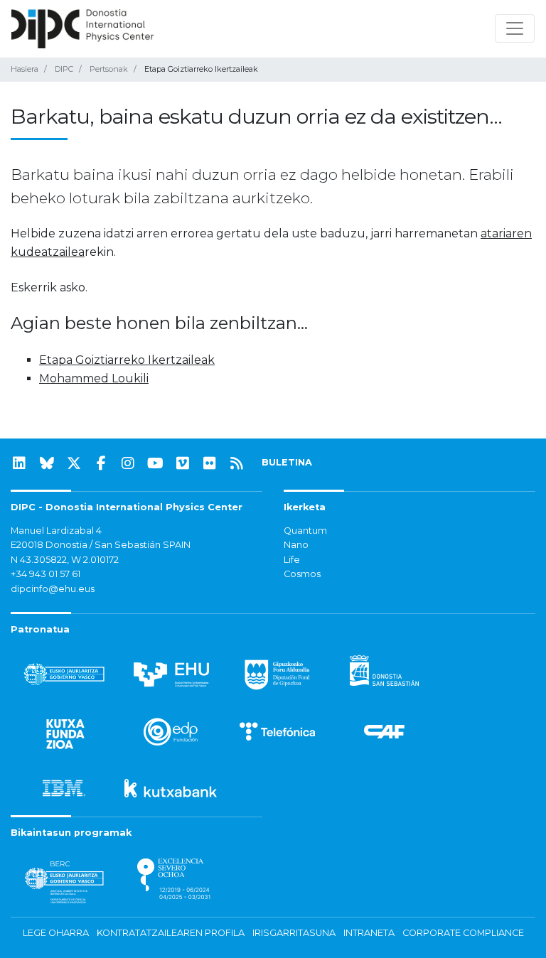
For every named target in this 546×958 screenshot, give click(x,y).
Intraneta (369, 932)
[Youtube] (155, 463)
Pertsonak (109, 69)
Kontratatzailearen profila (171, 932)
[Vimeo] (182, 463)
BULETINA (287, 462)
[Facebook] (101, 463)
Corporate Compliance (463, 932)
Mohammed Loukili (94, 378)
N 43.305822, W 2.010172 (65, 559)
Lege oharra (56, 932)
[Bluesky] (47, 463)
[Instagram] (128, 463)
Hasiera (24, 69)
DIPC (64, 69)
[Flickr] (209, 463)
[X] (74, 463)
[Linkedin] (19, 463)
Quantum (305, 530)
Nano (296, 544)
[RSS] (236, 463)
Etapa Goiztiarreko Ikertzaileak (127, 360)
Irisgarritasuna (294, 932)
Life (292, 559)
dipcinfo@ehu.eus (53, 588)
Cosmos (302, 574)
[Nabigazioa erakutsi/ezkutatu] (515, 28)
